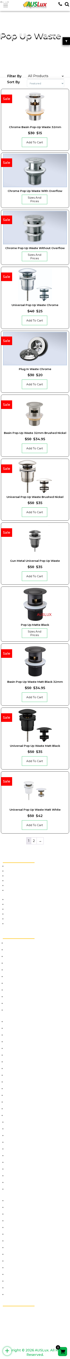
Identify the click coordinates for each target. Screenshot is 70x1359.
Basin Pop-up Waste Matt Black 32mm (35, 682)
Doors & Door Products (21, 1003)
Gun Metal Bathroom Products (27, 996)
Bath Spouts (13, 943)
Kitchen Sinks (14, 1102)
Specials (10, 1061)
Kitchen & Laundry (18, 1088)
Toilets (9, 1075)
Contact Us (14, 885)
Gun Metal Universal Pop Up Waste (35, 561)
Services (12, 871)
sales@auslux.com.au (18, 1339)
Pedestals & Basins (18, 1035)
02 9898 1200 (12, 1327)
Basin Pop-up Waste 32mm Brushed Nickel (35, 433)
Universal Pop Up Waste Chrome (35, 305)
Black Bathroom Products (23, 976)
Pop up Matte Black (35, 625)
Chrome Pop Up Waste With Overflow (35, 191)
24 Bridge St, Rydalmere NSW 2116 (27, 1315)
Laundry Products (17, 1021)
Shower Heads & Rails (20, 1048)
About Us (13, 866)
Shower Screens (16, 1055)
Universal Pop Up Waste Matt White (35, 809)
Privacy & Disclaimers (21, 880)
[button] (5, 5)
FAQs (10, 875)
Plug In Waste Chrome (35, 369)
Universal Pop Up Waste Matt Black (35, 746)
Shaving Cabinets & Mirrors (23, 1041)
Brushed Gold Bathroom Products (29, 990)
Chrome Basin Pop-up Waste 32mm (35, 127)
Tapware (11, 1068)
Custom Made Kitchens (21, 1095)
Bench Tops (13, 969)
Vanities (10, 1082)
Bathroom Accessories (21, 949)
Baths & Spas (14, 963)
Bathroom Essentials (19, 956)
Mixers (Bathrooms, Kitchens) (25, 1028)
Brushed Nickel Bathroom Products (30, 983)
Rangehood (13, 1108)
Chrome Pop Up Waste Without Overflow (35, 248)
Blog (9, 890)
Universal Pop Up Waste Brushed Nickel (35, 497)
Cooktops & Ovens (18, 1115)
